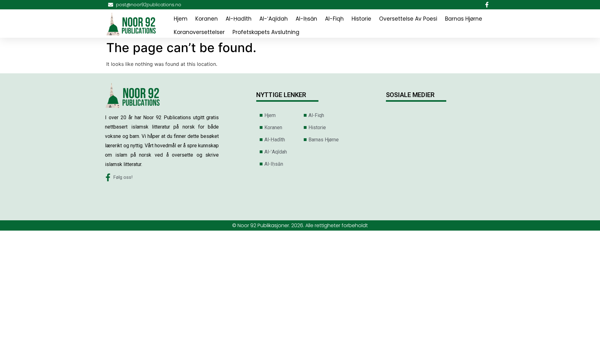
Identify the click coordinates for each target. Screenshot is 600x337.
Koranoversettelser (199, 32)
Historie (361, 18)
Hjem (181, 18)
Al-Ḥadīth (239, 18)
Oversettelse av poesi (408, 18)
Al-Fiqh (334, 18)
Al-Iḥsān (306, 18)
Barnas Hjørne (463, 18)
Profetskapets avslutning (265, 32)
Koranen (206, 18)
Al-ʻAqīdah (273, 18)
